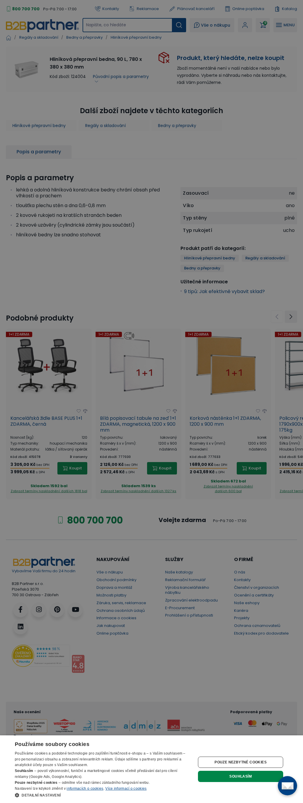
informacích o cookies (85, 788)
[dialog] (151, 769)
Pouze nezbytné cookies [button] (241, 762)
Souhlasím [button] (240, 776)
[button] (103, 795)
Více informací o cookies (125, 788)
